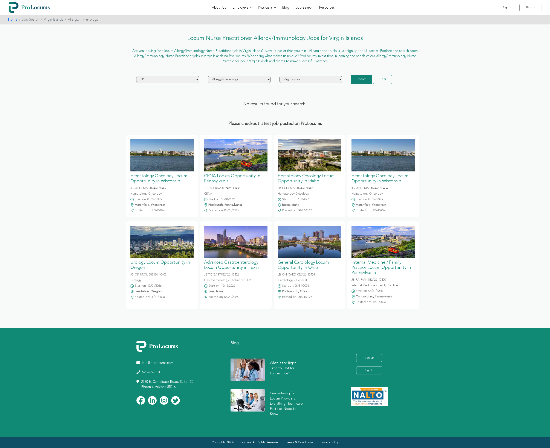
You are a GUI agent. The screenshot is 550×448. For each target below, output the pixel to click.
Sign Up (530, 7)
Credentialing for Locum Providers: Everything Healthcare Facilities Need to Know (286, 404)
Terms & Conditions (299, 442)
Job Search (304, 7)
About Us (219, 7)
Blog (285, 7)
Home (12, 19)
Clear (382, 79)
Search (361, 79)
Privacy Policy (329, 442)
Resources (327, 7)
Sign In (507, 7)
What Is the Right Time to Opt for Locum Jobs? (283, 368)
